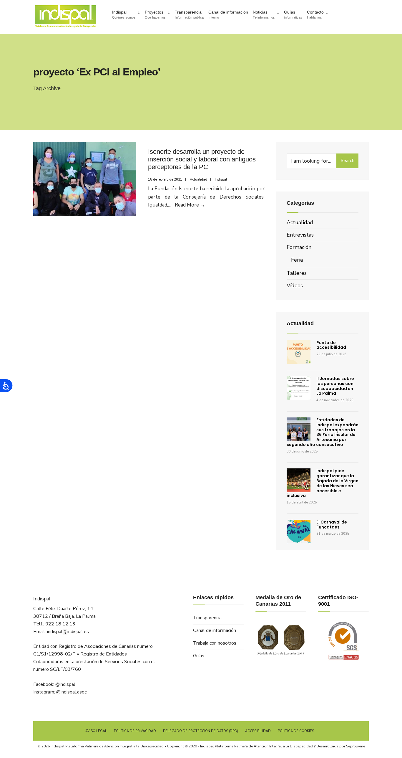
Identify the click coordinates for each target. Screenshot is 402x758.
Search (347, 161)
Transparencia (189, 14)
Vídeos (295, 285)
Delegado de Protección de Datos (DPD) (200, 731)
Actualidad (198, 179)
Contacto (315, 14)
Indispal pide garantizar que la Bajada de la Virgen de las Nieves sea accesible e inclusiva (322, 483)
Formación (299, 247)
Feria (297, 259)
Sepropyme (355, 746)
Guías (293, 14)
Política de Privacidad (135, 731)
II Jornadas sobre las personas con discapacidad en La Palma (335, 386)
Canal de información (228, 14)
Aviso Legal (96, 731)
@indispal (65, 684)
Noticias (264, 14)
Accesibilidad (258, 731)
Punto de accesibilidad (331, 345)
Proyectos (155, 14)
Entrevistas (300, 234)
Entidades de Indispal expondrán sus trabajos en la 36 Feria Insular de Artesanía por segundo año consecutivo (322, 432)
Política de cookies (296, 731)
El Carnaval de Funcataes (331, 524)
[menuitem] (126, 14)
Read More (190, 205)
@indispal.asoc (71, 692)
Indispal (124, 14)
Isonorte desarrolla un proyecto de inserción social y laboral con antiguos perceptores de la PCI (202, 159)
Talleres (297, 273)
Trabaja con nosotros (214, 643)
